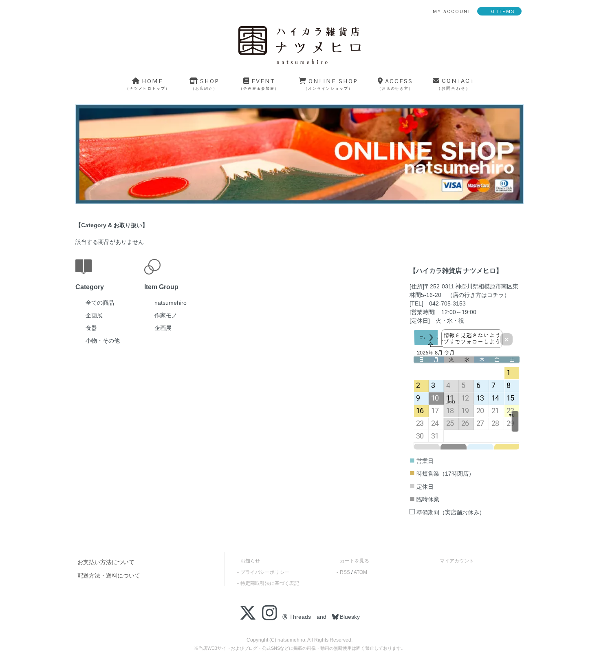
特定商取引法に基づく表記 (269, 583)
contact (455, 84)
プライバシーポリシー (264, 572)
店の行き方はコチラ (478, 295)
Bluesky (349, 616)
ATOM (360, 572)
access (395, 84)
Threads (299, 616)
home (147, 84)
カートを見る (354, 561)
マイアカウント (457, 561)
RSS (345, 572)
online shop (331, 84)
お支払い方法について (105, 562)
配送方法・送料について (108, 575)
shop (205, 84)
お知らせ (250, 561)
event (259, 84)
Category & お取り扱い (111, 225)
